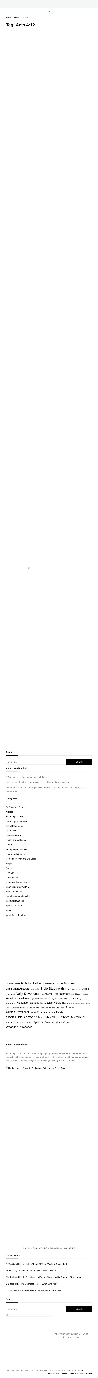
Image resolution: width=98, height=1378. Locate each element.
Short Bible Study (48, 1017)
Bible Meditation (48, 984)
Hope (32, 999)
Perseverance (85, 1003)
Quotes (9, 868)
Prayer (9, 863)
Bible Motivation (67, 983)
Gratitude (85, 994)
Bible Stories (35, 989)
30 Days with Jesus (15, 807)
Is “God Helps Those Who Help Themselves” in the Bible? (33, 1290)
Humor (9, 844)
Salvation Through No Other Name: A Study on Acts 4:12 (69, 67)
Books (85, 988)
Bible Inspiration (31, 983)
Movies (48, 1002)
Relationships (12, 877)
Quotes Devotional (17, 1011)
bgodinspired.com (20, 75)
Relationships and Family (18, 882)
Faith (72, 994)
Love (69, 999)
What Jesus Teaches (16, 915)
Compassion (10, 994)
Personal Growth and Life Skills (21, 859)
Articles (57, 290)
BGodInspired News (15, 821)
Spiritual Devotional (15, 901)
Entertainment (12, 835)
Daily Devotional (27, 994)
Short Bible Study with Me (18, 58)
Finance (78, 994)
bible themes (75, 989)
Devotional (46, 994)
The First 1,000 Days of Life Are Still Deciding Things (31, 1270)
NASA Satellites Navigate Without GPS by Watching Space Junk (36, 1264)
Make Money (77, 999)
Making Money (11, 1003)
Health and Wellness (16, 840)
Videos (9, 910)
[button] (49, 11)
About (89, 1373)
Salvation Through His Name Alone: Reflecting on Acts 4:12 (70, 299)
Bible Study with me (55, 988)
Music (57, 1002)
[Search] (83, 13)
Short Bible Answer (20, 1017)
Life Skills (63, 998)
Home (49, 1373)
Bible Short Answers (17, 988)
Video (66, 1022)
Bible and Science (13, 984)
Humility (51, 999)
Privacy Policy (60, 1373)
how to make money (41, 999)
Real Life (10, 873)
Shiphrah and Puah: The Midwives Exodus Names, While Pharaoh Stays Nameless (45, 1277)
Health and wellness (17, 998)
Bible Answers (14, 290)
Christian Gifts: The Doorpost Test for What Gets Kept (31, 1284)
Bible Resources (14, 826)
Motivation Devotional (30, 1002)
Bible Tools (11, 830)
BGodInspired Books (16, 816)
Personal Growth (27, 1008)
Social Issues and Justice (18, 896)
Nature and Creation (15, 854)
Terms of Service (77, 1373)
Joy (56, 999)
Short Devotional (14, 891)
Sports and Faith (14, 905)
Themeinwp (79, 1370)
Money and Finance (15, 849)
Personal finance (12, 1008)
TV (60, 1022)
